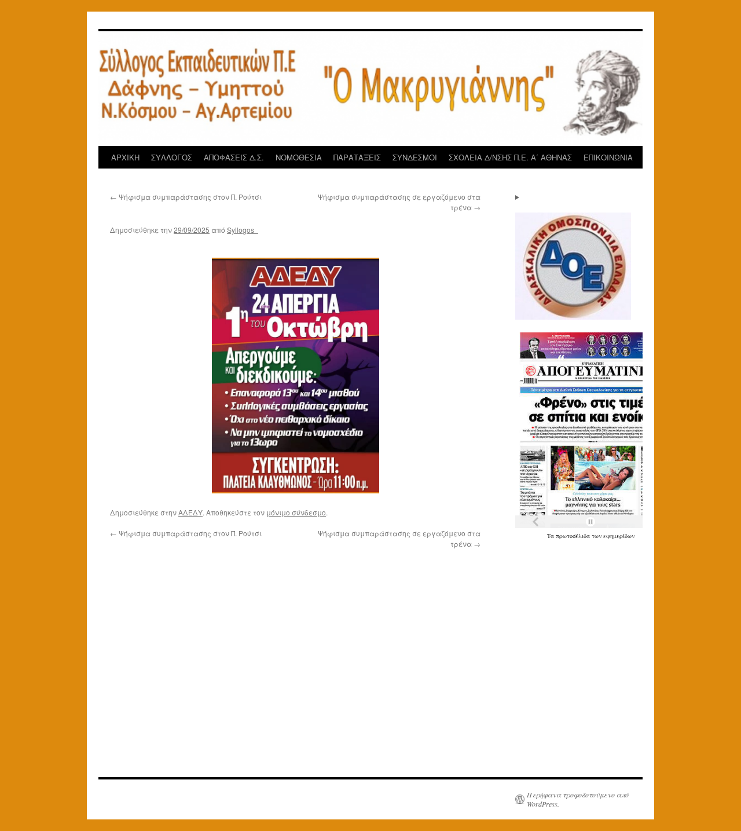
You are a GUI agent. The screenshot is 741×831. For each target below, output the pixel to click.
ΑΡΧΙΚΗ (125, 157)
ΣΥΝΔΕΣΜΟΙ (414, 157)
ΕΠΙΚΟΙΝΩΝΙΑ (608, 157)
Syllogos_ (242, 230)
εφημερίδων (618, 536)
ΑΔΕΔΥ (190, 512)
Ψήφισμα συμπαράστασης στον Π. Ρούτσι (186, 197)
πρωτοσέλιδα (574, 536)
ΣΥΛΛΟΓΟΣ (171, 157)
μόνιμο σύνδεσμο (296, 512)
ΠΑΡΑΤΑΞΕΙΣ (357, 157)
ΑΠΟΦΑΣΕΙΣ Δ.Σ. (234, 157)
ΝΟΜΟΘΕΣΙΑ (299, 157)
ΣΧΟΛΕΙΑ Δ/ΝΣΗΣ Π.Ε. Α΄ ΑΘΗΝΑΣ (510, 157)
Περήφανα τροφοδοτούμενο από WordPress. (578, 799)
